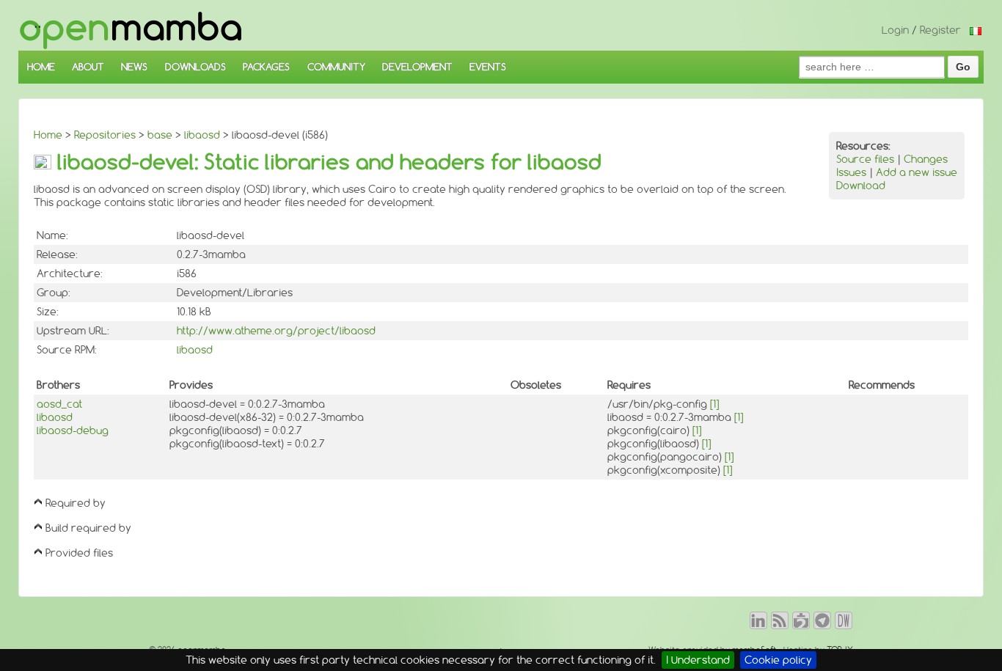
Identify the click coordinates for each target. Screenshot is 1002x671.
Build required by (88, 528)
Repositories (105, 135)
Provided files (79, 553)
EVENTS (487, 67)
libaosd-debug (73, 430)
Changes (926, 159)
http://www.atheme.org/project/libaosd (276, 330)
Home (48, 135)
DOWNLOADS (195, 67)
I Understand (698, 660)
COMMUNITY (336, 67)
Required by (75, 503)
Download (860, 185)
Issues (851, 172)
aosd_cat (59, 404)
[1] (714, 404)
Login (895, 30)
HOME (41, 67)
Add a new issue (916, 172)
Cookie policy (778, 660)
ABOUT (88, 67)
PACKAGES (266, 67)
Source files (865, 159)
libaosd (202, 135)
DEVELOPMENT (417, 67)
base (159, 135)
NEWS (134, 67)
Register (940, 30)
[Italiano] (975, 30)
